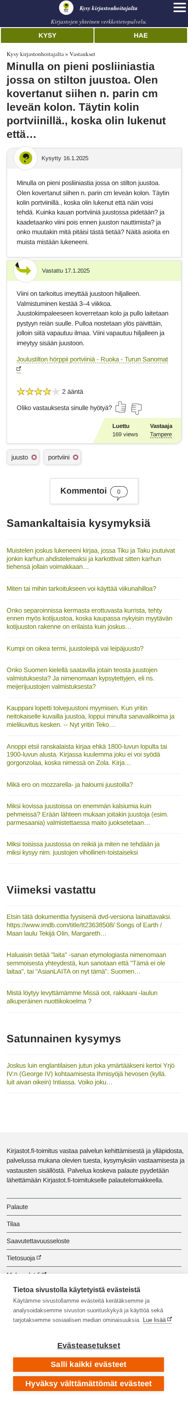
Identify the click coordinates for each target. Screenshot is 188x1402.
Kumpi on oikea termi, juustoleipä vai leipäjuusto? (75, 648)
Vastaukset (82, 54)
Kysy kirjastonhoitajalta (35, 54)
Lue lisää (154, 1320)
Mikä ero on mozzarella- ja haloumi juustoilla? (70, 784)
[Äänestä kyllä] (121, 407)
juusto (19, 457)
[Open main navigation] (180, 7)
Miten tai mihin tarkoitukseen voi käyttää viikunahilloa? (81, 588)
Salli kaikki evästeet (88, 1364)
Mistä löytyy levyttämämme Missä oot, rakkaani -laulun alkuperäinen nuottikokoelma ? (82, 997)
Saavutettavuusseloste (38, 1240)
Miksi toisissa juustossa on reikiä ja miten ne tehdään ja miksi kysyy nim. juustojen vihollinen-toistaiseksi (83, 848)
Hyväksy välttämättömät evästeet (88, 1383)
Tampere (161, 434)
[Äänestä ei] (136, 409)
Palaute (17, 1206)
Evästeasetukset (88, 1345)
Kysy (47, 35)
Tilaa (13, 1223)
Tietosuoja (21, 1258)
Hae (141, 35)
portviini (59, 457)
